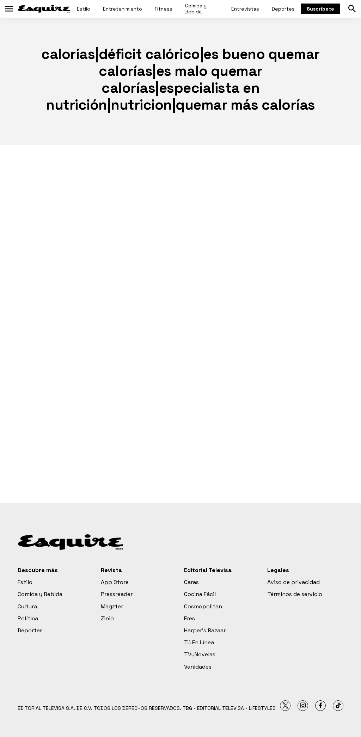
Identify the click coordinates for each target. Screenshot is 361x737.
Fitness (163, 9)
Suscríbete (320, 9)
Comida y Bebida (196, 8)
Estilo (83, 9)
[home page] (44, 9)
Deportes (283, 9)
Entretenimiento (122, 9)
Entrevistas (245, 9)
